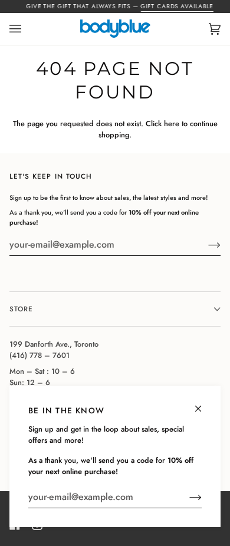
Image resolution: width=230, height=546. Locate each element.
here (171, 123)
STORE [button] (21, 309)
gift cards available (177, 6)
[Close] (203, 403)
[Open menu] (27, 29)
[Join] (186, 497)
